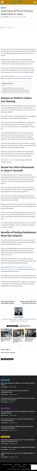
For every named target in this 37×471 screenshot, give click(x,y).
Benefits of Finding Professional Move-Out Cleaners (16, 92)
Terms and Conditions (7, 464)
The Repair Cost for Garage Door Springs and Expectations (18, 447)
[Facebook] (2, 21)
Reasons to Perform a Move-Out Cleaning (13, 88)
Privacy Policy (31, 464)
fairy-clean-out (4, 415)
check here (10, 160)
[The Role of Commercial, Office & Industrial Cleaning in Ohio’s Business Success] (30, 333)
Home (2, 6)
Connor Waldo (5, 16)
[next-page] (19, 345)
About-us (14, 466)
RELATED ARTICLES (12, 326)
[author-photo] (18, 311)
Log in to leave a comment (8, 352)
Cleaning (6, 6)
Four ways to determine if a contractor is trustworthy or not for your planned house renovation (18, 340)
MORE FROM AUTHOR (24, 326)
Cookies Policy (17, 464)
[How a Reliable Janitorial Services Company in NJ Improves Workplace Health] (6, 333)
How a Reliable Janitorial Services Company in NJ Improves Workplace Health (6, 339)
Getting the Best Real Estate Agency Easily (8, 302)
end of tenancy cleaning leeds (24, 76)
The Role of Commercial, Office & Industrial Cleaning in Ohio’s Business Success (30, 339)
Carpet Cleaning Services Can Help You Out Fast (28, 302)
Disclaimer (24, 464)
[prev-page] (17, 345)
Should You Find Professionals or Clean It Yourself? (16, 90)
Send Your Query (21, 466)
